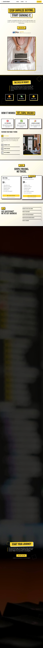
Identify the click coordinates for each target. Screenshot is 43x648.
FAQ (26, 1)
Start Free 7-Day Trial (21, 555)
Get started (39, 1)
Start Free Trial (21, 27)
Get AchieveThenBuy (11, 195)
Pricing (17, 1)
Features (22, 1)
